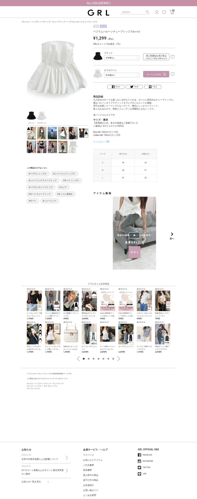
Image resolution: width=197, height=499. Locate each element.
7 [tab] (113, 359)
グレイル (25, 22)
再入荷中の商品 (90, 475)
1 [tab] (84, 359)
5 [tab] (103, 359)
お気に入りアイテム (93, 460)
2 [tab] (89, 359)
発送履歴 (87, 470)
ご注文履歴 (88, 465)
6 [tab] (108, 359)
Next (118, 358)
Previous (78, 358)
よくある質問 (89, 495)
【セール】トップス (50, 386)
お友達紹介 (88, 485)
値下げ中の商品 (90, 480)
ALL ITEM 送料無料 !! (99, 2)
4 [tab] (98, 359)
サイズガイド (99, 142)
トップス (35, 22)
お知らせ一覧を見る (31, 481)
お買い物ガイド (90, 490)
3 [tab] (93, 359)
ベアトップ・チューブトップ (53, 22)
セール (37, 388)
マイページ (88, 455)
